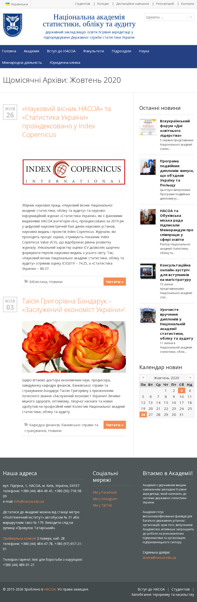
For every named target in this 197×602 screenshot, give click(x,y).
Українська (19, 4)
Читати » (114, 281)
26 (10, 115)
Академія (31, 50)
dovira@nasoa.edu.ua (159, 557)
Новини (55, 281)
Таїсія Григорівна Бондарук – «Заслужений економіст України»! (73, 305)
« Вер (143, 377)
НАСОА (50, 589)
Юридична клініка (65, 62)
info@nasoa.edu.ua (29, 501)
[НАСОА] (22, 25)
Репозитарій (165, 4)
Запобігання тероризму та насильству (162, 594)
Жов (10, 109)
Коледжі (103, 4)
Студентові (82, 4)
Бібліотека (38, 281)
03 (10, 307)
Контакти (187, 4)
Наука (144, 50)
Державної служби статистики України (103, 37)
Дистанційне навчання (132, 4)
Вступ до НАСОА (61, 50)
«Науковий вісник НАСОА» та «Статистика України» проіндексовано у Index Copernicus (66, 121)
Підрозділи (121, 50)
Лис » (190, 377)
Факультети (93, 50)
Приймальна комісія (19, 538)
